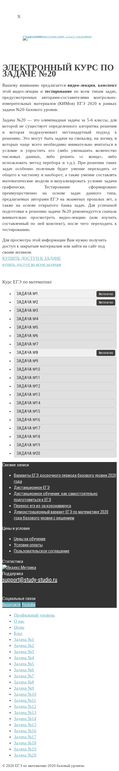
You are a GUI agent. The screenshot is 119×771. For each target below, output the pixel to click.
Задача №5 (27, 327)
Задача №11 (28, 377)
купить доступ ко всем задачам (31, 264)
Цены (19, 627)
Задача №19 (28, 445)
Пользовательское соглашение (41, 551)
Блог (18, 633)
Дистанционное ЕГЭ (32, 487)
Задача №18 (28, 436)
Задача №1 (27, 293)
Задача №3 (27, 310)
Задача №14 (28, 403)
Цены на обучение (30, 538)
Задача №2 (27, 302)
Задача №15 (28, 411)
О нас (19, 621)
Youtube (29, 604)
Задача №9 (27, 361)
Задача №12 (28, 386)
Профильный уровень (34, 615)
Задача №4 (27, 319)
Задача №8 (27, 352)
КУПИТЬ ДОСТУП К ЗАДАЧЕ (31, 258)
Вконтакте (11, 604)
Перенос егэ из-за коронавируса (42, 505)
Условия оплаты (28, 545)
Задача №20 (28, 453)
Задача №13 (28, 394)
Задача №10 (28, 369)
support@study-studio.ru (29, 579)
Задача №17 (28, 428)
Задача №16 (28, 419)
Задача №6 (27, 335)
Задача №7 (27, 344)
